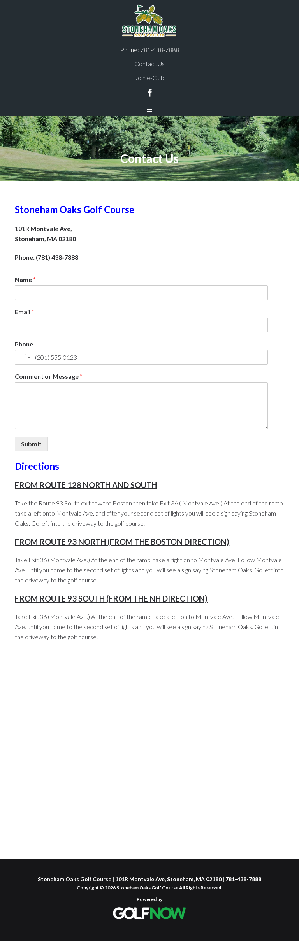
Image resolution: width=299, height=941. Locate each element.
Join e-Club (149, 77)
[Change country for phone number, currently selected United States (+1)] (23, 357)
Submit (31, 444)
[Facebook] (149, 91)
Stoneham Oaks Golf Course (149, 21)
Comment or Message (49, 376)
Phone (24, 344)
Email (24, 311)
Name (25, 279)
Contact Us (150, 63)
